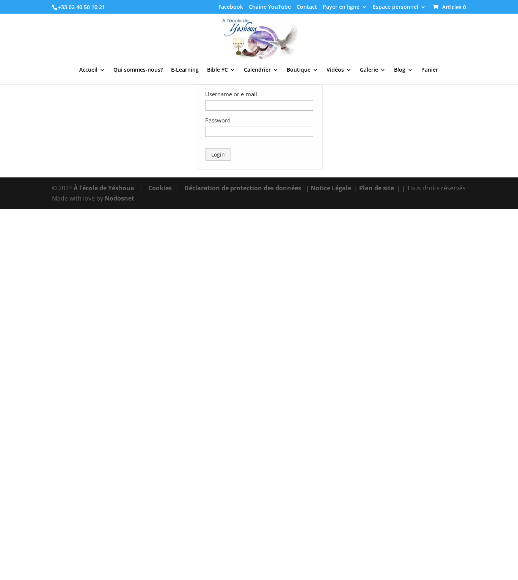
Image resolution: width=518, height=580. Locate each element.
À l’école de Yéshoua (105, 188)
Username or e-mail (231, 94)
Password (218, 120)
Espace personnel (395, 7)
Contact (307, 7)
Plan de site (376, 188)
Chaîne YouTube (270, 7)
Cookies (160, 188)
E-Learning (185, 70)
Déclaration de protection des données (242, 188)
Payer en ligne (341, 7)
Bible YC (217, 70)
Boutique (299, 70)
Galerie (369, 70)
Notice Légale (331, 188)
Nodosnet (119, 198)
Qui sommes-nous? (138, 70)
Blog (399, 70)
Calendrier (257, 70)
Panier (429, 70)
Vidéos (335, 70)
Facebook (230, 7)
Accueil (88, 70)
